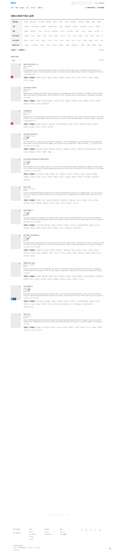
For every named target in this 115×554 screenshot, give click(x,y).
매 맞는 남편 (27, 187)
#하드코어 (50, 127)
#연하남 (68, 77)
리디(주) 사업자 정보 (18, 545)
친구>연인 (46, 31)
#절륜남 (68, 100)
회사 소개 (62, 532)
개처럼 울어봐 (27, 111)
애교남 (92, 35)
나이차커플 (70, 31)
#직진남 (90, 200)
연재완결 (54, 45)
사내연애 (83, 31)
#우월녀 (91, 77)
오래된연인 (33, 31)
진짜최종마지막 (27, 136)
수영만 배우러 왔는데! (29, 87)
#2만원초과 (27, 179)
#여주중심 (80, 177)
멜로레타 (30, 66)
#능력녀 (38, 177)
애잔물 (100, 45)
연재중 (48, 45)
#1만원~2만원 (77, 228)
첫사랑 (40, 31)
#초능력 (51, 276)
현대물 (26, 22)
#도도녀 (85, 77)
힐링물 (94, 45)
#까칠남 (88, 174)
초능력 (60, 26)
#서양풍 (45, 149)
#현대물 (38, 77)
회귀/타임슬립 (34, 26)
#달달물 (26, 103)
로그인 (99, 3)
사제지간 (62, 31)
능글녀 (67, 40)
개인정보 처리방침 (22, 547)
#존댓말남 (32, 152)
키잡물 (77, 31)
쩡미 (24, 112)
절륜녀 (91, 40)
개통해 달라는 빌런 (29, 263)
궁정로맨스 (73, 22)
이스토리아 (32, 189)
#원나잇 (44, 77)
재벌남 (56, 35)
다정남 (86, 35)
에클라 (29, 237)
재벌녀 (43, 40)
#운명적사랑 (99, 276)
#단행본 (96, 77)
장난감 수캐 (26, 314)
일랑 (34, 136)
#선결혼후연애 (64, 200)
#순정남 (80, 100)
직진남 (69, 35)
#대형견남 (61, 77)
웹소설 (22, 7)
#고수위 (26, 80)
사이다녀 (49, 40)
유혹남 (98, 35)
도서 (27, 7)
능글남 (80, 35)
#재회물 (68, 276)
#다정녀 (38, 152)
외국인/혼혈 (83, 26)
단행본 (42, 45)
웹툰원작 (61, 45)
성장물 (88, 45)
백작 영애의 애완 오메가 (30, 134)
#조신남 (56, 100)
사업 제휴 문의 (48, 534)
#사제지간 (66, 225)
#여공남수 (32, 77)
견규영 (25, 161)
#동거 (56, 276)
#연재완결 (65, 304)
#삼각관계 (52, 327)
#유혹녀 (79, 77)
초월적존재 (67, 26)
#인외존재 (59, 225)
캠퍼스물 (81, 22)
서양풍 (60, 22)
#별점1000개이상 (88, 304)
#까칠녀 (52, 203)
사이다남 (62, 35)
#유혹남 (90, 250)
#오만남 (38, 253)
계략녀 (62, 40)
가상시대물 (41, 22)
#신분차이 (73, 149)
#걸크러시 (61, 177)
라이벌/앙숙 (55, 31)
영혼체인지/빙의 (52, 26)
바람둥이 (97, 26)
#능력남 (85, 200)
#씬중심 (32, 80)
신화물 (66, 22)
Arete (29, 161)
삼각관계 (97, 31)
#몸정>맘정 (52, 124)
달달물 (67, 45)
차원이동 (26, 26)
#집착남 (71, 124)
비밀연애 (90, 31)
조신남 (33, 35)
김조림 (25, 237)
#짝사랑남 (74, 100)
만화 (12, 7)
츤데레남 (26, 35)
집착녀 (96, 40)
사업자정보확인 (37, 547)
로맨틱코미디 (75, 45)
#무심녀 (26, 77)
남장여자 (91, 26)
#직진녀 (74, 77)
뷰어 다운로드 (32, 534)
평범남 (38, 35)
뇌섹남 (44, 35)
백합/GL (99, 22)
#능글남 (79, 250)
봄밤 (24, 316)
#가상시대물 (39, 174)
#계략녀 (44, 228)
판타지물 (48, 22)
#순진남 (55, 77)
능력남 (50, 35)
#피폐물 (32, 127)
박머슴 (25, 212)
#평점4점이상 (95, 177)
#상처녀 (44, 177)
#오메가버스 (59, 149)
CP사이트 (31, 536)
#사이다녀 (57, 253)
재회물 (26, 31)
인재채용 (62, 534)
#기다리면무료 (57, 304)
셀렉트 (40, 7)
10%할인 (26, 45)
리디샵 (33, 7)
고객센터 (18, 529)
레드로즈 (29, 112)
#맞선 (43, 200)
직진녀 (56, 40)
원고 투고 (46, 532)
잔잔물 (82, 45)
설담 (29, 212)
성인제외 (101, 60)
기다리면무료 (34, 45)
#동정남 (50, 77)
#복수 (57, 174)
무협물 (93, 22)
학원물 (87, 22)
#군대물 (52, 174)
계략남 (74, 35)
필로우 (25, 66)
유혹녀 (85, 40)
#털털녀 (68, 177)
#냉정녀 (26, 127)
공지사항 (18, 533)
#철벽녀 (71, 327)
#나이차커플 (45, 327)
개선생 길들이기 (28, 210)
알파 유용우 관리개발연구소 (31, 235)
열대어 (29, 89)
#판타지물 (39, 149)
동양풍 (55, 22)
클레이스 (25, 189)
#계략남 (26, 279)
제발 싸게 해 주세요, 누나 (30, 64)
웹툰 (16, 7)
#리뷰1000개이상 (28, 307)
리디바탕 (31, 539)
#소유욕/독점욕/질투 (47, 100)
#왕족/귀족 (52, 149)
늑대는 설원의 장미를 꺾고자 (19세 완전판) (36, 159)
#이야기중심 (87, 177)
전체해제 (101, 50)
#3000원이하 (45, 103)
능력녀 (37, 40)
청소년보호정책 (30, 547)
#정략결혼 (56, 200)
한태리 (25, 89)
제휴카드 (31, 532)
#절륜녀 (75, 253)
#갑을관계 (44, 124)
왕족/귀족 (75, 26)
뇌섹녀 (32, 40)
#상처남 (76, 124)
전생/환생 (43, 26)
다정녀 (73, 40)
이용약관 (15, 547)
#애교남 (62, 100)
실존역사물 (33, 22)
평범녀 (26, 40)
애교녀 (79, 40)
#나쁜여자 (95, 124)
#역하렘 (52, 250)
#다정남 (96, 200)
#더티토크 (32, 103)
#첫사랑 (74, 276)
